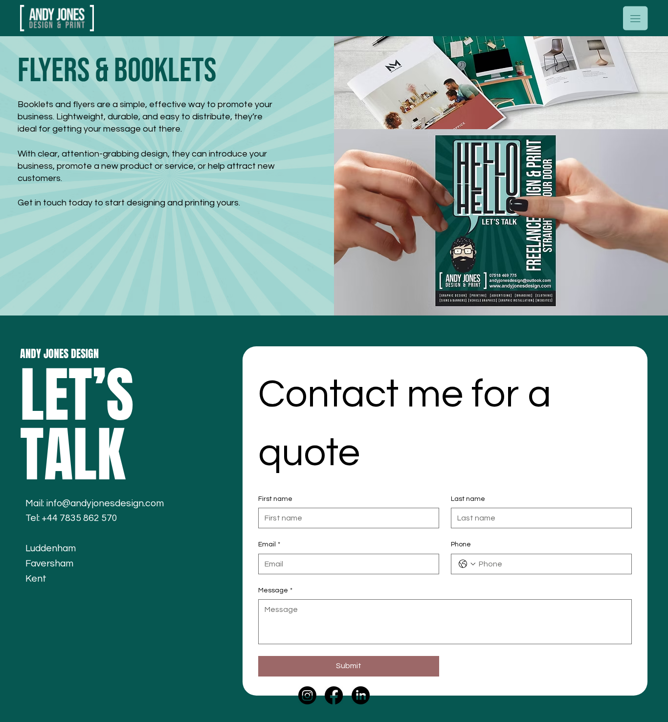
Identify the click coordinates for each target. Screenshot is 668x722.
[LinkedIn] (361, 695)
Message (275, 590)
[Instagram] (307, 695)
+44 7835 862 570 (79, 518)
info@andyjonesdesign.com (105, 503)
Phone (461, 544)
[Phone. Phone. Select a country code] (467, 564)
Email (269, 544)
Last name (468, 499)
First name (275, 499)
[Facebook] (334, 695)
